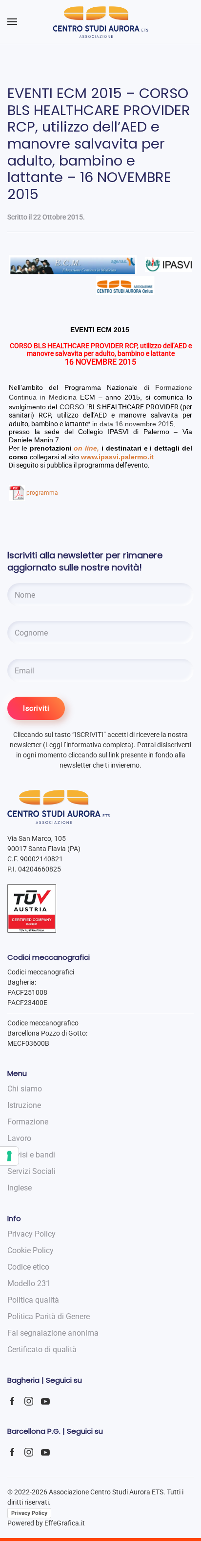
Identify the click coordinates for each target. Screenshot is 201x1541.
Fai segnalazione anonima (53, 1333)
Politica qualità (33, 1300)
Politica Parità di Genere (48, 1316)
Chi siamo (24, 1088)
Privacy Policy (29, 1512)
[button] (12, 22)
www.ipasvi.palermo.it (117, 457)
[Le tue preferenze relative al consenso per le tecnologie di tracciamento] (9, 1156)
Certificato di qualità (42, 1349)
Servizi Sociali (31, 1171)
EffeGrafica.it (64, 1523)
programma (42, 492)
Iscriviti (36, 708)
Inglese (19, 1187)
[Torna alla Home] (100, 22)
